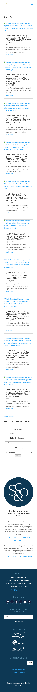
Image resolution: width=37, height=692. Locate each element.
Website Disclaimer (18, 673)
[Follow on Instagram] (16, 602)
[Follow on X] (20, 602)
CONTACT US (11, 538)
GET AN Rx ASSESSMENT (23, 557)
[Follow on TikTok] (29, 602)
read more (9, 54)
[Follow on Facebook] (12, 602)
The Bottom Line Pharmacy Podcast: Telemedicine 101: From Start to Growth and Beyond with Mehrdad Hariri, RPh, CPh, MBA (17, 197)
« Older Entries (9, 416)
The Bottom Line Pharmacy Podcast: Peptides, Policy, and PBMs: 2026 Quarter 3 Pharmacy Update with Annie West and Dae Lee (18, 39)
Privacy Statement (18, 670)
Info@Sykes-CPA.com (18, 590)
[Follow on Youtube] (7, 602)
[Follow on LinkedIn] (25, 602)
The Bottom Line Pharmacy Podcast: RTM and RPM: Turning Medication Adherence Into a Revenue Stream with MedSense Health (18, 119)
